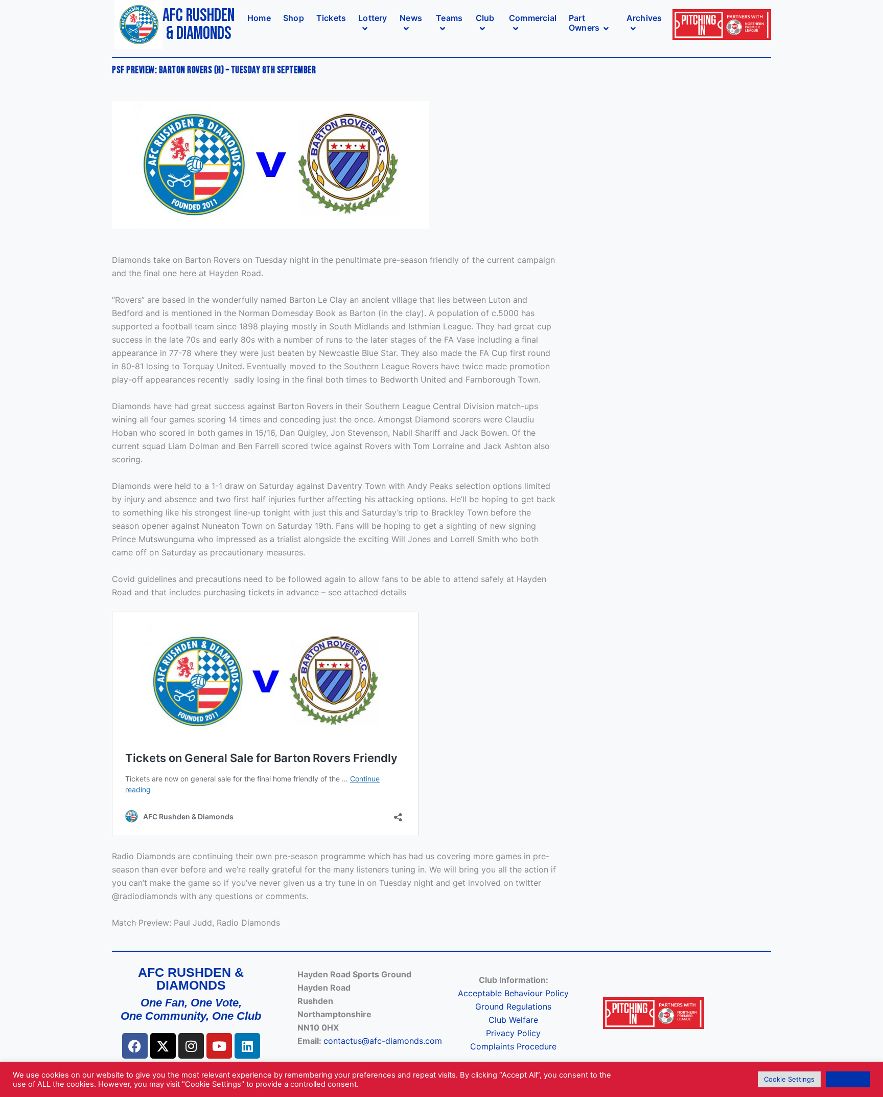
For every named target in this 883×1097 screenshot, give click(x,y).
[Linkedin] (247, 1046)
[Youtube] (219, 1046)
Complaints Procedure (513, 1046)
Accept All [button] (848, 1079)
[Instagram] (191, 1046)
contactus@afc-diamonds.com (382, 1041)
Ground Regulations (513, 1006)
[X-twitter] (163, 1046)
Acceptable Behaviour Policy (513, 993)
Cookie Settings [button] (789, 1079)
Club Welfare (513, 1020)
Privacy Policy (513, 1033)
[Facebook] (135, 1046)
